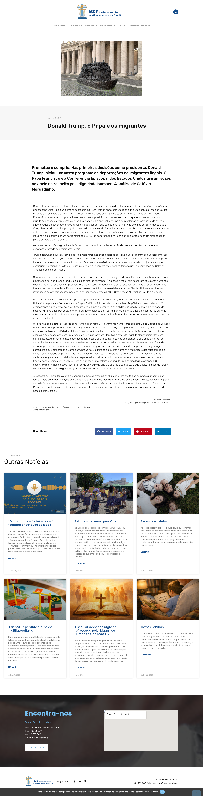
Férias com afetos (154, 521)
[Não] (196, 793)
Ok (162, 792)
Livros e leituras (152, 627)
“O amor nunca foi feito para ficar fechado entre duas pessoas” (33, 523)
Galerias (122, 25)
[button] (76, 25)
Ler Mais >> (13, 558)
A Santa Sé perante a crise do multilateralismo (30, 629)
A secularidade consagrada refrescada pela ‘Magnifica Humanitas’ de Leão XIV (96, 630)
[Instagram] (85, 781)
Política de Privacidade (166, 779)
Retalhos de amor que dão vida (98, 521)
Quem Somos (60, 25)
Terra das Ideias (169, 783)
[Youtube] (80, 781)
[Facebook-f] (74, 781)
